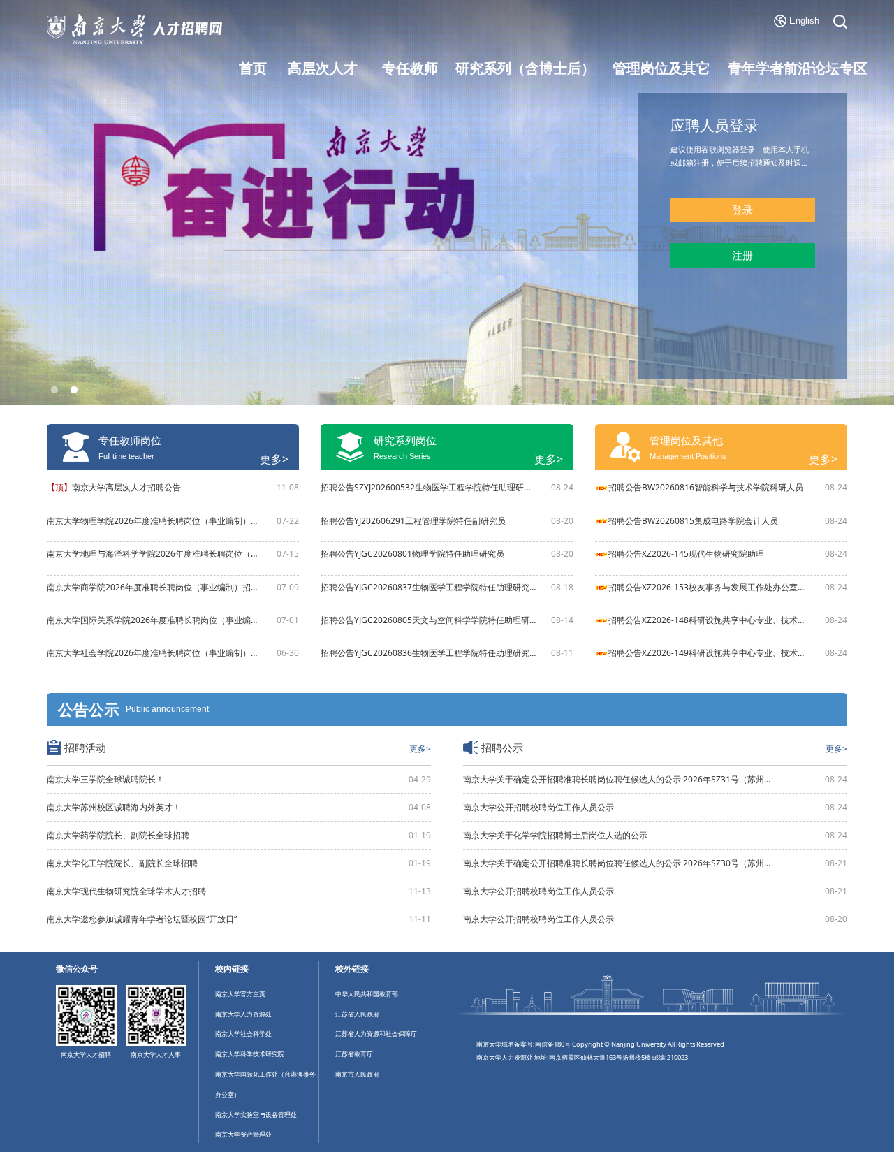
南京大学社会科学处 (243, 1033)
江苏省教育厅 (354, 1053)
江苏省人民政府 (357, 1014)
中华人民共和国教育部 (366, 993)
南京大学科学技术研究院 (249, 1053)
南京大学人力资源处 (243, 1014)
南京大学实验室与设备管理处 (256, 1114)
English (804, 20)
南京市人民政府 (357, 1074)
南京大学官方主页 (240, 993)
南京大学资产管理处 (243, 1134)
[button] (54, 389)
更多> (274, 459)
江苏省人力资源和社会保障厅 (376, 1033)
